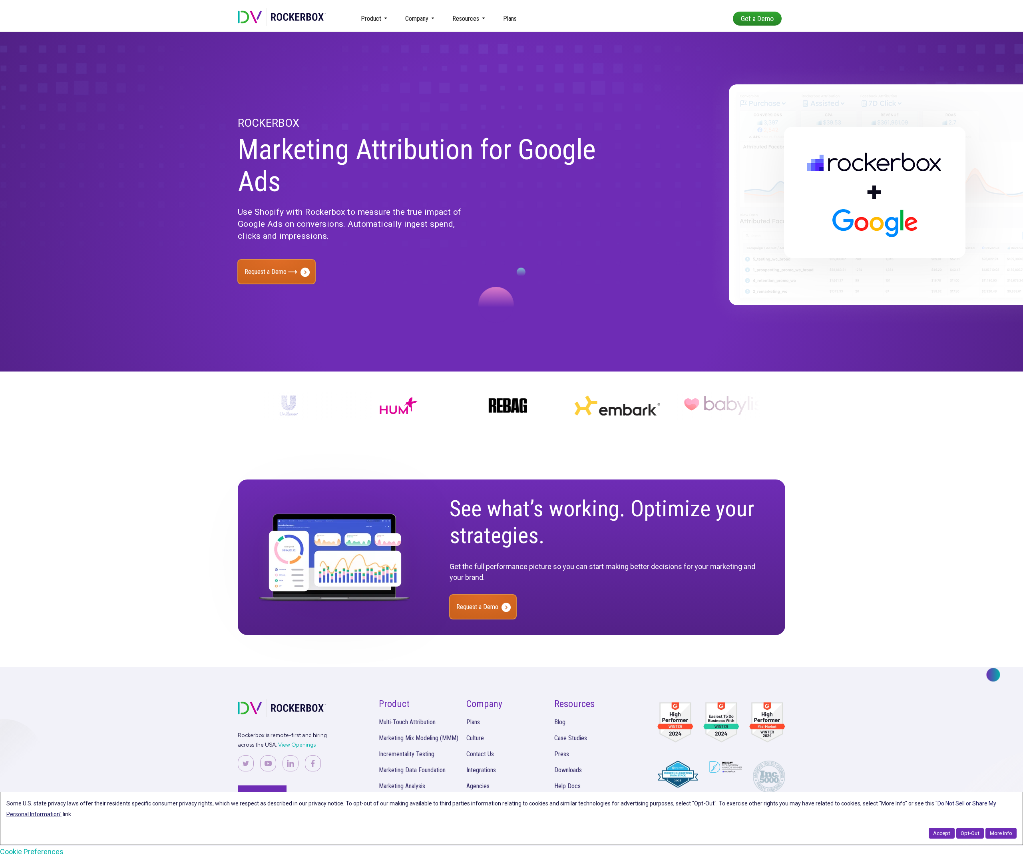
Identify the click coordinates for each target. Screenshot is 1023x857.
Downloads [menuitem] (568, 770)
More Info (1001, 833)
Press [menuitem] (561, 754)
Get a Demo (757, 18)
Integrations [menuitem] (481, 770)
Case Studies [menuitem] (570, 738)
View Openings (297, 744)
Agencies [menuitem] (478, 786)
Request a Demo (266, 272)
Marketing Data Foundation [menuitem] (412, 770)
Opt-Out (970, 833)
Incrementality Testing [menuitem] (406, 754)
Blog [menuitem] (559, 722)
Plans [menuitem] (510, 18)
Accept (941, 833)
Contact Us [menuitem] (480, 754)
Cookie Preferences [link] (32, 851)
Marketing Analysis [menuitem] (402, 786)
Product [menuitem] (371, 18)
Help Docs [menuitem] (567, 786)
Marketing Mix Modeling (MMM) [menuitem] (418, 738)
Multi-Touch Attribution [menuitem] (407, 722)
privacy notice (325, 803)
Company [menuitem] (416, 18)
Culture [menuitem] (475, 738)
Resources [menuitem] (465, 18)
